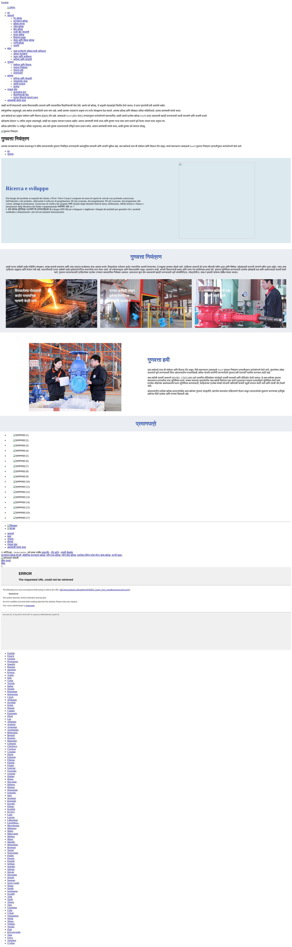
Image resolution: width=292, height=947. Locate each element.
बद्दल (9, 48)
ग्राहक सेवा (12, 89)
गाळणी (16, 45)
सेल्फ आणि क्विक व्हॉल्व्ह (23, 40)
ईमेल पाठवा (6, 560)
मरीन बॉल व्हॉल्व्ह (69, 555)
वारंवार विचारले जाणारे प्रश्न (25, 97)
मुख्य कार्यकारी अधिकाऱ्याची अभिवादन (29, 51)
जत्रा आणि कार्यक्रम (22, 56)
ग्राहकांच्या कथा (20, 81)
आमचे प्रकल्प (19, 84)
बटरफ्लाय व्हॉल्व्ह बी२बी (11, 555)
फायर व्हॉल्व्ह (18, 34)
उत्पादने (10, 15)
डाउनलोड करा (19, 92)
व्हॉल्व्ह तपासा (19, 23)
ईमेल (3, 563)
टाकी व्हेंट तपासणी (21, 32)
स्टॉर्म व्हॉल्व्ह (18, 43)
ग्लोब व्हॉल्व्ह (18, 26)
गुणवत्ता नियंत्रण (20, 67)
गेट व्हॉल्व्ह (17, 18)
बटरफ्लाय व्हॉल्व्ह (20, 21)
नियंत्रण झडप (19, 37)
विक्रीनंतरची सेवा (21, 95)
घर (8, 13)
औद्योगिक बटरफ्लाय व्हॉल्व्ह (33, 555)
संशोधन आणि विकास (22, 64)
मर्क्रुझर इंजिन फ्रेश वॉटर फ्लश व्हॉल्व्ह (93, 555)
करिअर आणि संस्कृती (22, 59)
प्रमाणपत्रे (18, 73)
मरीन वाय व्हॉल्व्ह (53, 555)
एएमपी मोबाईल (67, 552)
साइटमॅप (45, 552)
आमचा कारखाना (20, 54)
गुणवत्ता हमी (18, 70)
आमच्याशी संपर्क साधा (16, 100)
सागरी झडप (117, 555)
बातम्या (10, 75)
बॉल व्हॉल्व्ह (18, 29)
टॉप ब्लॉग (55, 552)
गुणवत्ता (10, 62)
